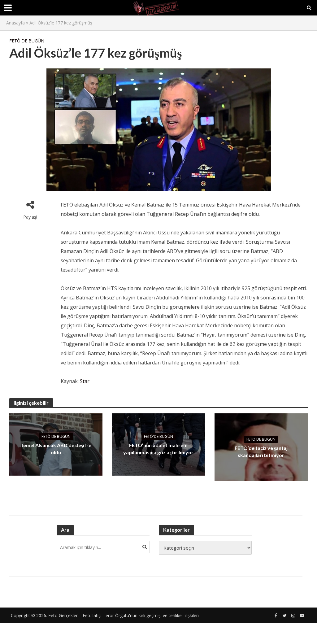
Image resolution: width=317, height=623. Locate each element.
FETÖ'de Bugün (26, 41)
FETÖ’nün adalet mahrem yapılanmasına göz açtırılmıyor (158, 448)
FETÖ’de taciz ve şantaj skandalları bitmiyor (261, 451)
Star (84, 381)
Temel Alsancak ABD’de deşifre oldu (55, 448)
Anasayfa (15, 23)
